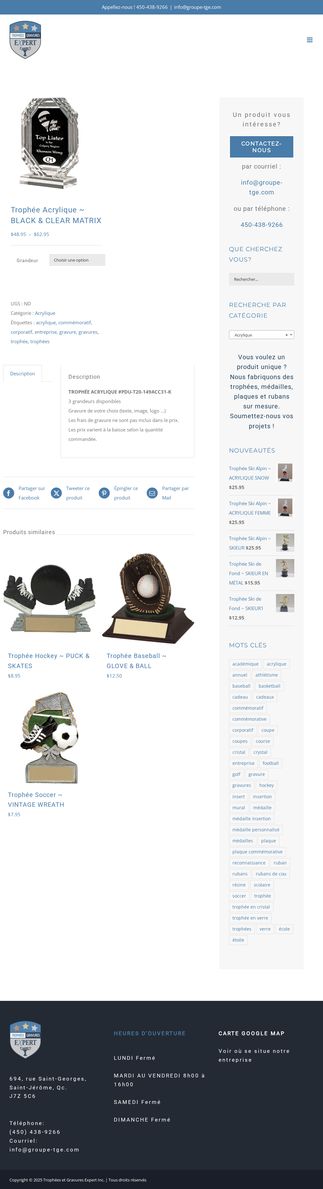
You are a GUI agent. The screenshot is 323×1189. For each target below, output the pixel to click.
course (263, 741)
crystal (260, 752)
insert (238, 796)
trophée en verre (250, 918)
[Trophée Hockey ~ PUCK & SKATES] (49, 598)
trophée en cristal (251, 907)
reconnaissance (249, 863)
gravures (88, 332)
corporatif (21, 332)
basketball (269, 686)
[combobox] (261, 334)
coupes (240, 741)
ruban (280, 863)
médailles (242, 841)
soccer (239, 896)
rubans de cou (271, 874)
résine (239, 885)
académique (245, 664)
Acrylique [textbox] (260, 335)
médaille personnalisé (255, 830)
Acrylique (45, 313)
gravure (67, 332)
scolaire (262, 885)
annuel (239, 675)
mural (238, 808)
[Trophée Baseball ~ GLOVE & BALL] (148, 598)
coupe (267, 730)
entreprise (46, 332)
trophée (19, 341)
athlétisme (266, 675)
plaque (268, 841)
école (284, 929)
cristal (238, 752)
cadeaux (265, 697)
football (271, 763)
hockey (266, 785)
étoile (238, 940)
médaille (262, 808)
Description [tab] (22, 373)
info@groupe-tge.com (197, 7)
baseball (241, 686)
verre (265, 929)
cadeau (240, 697)
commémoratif (74, 322)
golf (236, 774)
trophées (40, 341)
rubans (240, 874)
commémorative (249, 719)
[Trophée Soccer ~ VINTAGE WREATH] (49, 737)
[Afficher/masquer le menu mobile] (310, 40)
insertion (262, 796)
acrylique (46, 322)
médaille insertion (251, 819)
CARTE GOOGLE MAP (252, 1033)
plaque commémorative (257, 852)
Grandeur (27, 260)
